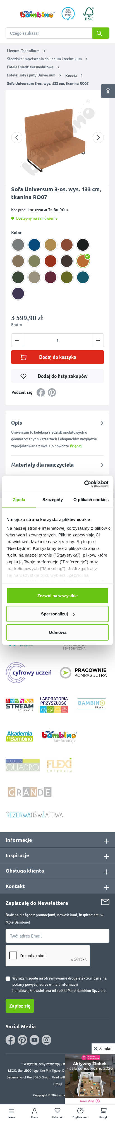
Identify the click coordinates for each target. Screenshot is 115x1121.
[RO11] (67, 245)
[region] (57, 137)
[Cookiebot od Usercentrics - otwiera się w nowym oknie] (84, 484)
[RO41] (83, 245)
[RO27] (34, 261)
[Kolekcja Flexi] (59, 764)
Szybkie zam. (80, 1117)
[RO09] (51, 245)
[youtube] (34, 1040)
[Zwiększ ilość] (98, 340)
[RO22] (34, 245)
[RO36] (18, 261)
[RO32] (18, 277)
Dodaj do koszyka (57, 357)
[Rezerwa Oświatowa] (34, 814)
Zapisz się (19, 1006)
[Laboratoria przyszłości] (54, 704)
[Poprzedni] (16, 137)
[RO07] (83, 261)
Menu (11, 1117)
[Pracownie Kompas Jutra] (83, 672)
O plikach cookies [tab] (91, 499)
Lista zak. (57, 1117)
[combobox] (57, 33)
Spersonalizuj (54, 613)
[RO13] (51, 277)
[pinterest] (22, 1040)
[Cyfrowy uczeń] (29, 672)
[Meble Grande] (30, 791)
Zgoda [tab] (19, 499)
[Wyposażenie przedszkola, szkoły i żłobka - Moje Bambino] (37, 14)
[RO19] (83, 277)
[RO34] (67, 261)
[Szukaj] (100, 33)
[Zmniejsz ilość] (17, 340)
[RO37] (34, 277)
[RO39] (18, 245)
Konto (34, 1117)
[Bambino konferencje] (60, 736)
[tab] (57, 434)
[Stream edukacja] (19, 704)
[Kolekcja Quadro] (23, 764)
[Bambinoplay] (91, 704)
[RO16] (18, 294)
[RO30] (67, 277)
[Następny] (98, 137)
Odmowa (57, 632)
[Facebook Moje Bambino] (10, 1040)
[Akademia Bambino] (19, 736)
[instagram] (46, 1040)
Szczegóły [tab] (52, 499)
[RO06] (51, 261)
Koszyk (103, 1117)
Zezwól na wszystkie (57, 595)
